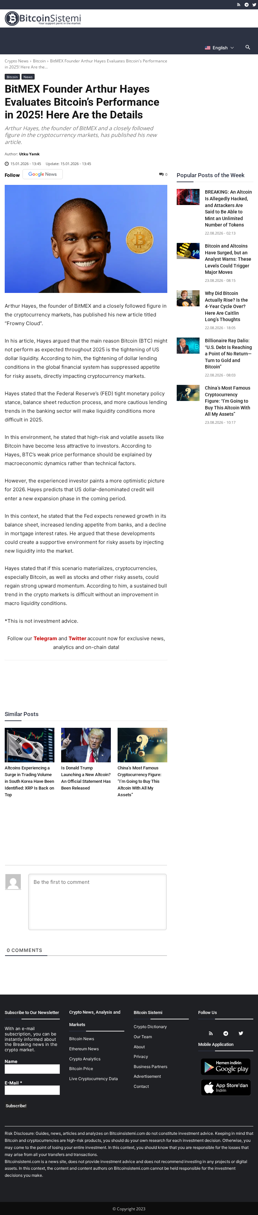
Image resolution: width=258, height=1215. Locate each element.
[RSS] (239, 5)
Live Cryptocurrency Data (93, 1078)
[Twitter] (254, 5)
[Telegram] (246, 5)
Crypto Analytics (84, 1058)
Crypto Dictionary (150, 1026)
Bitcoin (39, 61)
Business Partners (150, 1066)
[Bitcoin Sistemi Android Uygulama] (226, 1074)
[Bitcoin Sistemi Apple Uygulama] (226, 1095)
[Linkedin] (93, 678)
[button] (248, 48)
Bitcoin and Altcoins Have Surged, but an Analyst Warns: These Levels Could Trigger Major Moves (228, 259)
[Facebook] (47, 678)
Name (11, 1061)
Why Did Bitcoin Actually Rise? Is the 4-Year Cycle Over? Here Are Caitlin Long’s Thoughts (226, 306)
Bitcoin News (81, 1038)
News (28, 76)
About (139, 1046)
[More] (125, 678)
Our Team (143, 1036)
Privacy (141, 1056)
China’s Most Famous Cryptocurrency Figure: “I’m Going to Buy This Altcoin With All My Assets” (139, 781)
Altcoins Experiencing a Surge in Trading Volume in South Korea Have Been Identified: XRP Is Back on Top (29, 781)
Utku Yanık (29, 153)
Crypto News (17, 61)
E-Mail (13, 1082)
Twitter (77, 638)
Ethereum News (84, 1048)
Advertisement (147, 1076)
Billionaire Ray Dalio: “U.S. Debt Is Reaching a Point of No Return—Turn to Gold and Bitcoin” (228, 353)
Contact (141, 1086)
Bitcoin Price (81, 1068)
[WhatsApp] (78, 678)
